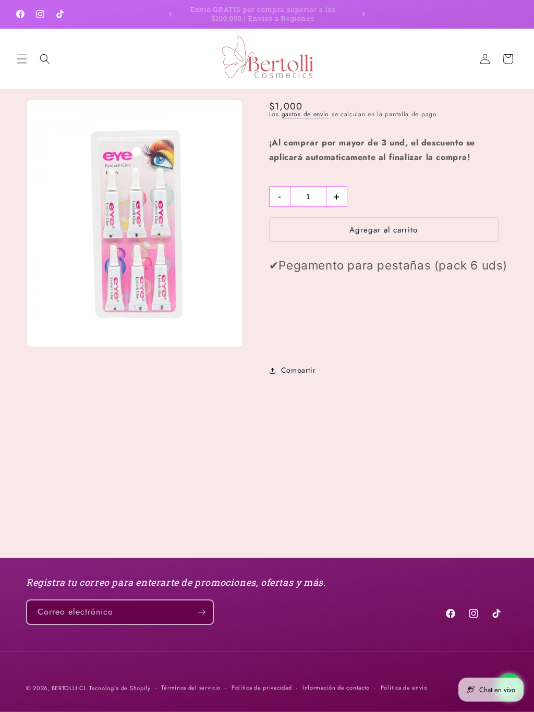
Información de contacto (336, 687)
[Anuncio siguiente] (363, 14)
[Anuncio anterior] (170, 14)
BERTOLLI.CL (69, 688)
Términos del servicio (191, 687)
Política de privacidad (262, 687)
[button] (21, 58)
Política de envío (404, 687)
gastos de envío (306, 114)
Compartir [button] (298, 370)
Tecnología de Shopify (120, 688)
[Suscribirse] (201, 612)
